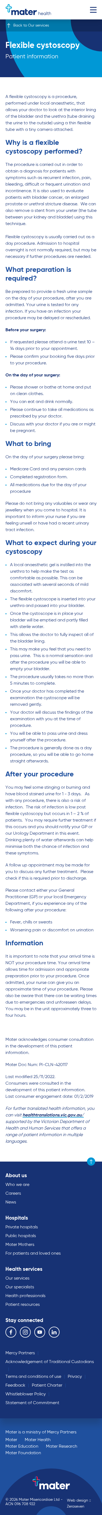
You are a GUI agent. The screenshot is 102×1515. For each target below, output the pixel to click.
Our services (17, 1278)
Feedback (15, 1385)
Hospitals (16, 1218)
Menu (93, 9)
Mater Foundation (23, 1453)
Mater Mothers (19, 1245)
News (10, 1202)
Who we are (17, 1185)
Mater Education (21, 1446)
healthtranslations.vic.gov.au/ (53, 1115)
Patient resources (22, 1305)
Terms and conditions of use (33, 1377)
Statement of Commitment (32, 1403)
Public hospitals (20, 1236)
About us (16, 1175)
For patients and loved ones (33, 1253)
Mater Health (38, 1440)
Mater (11, 1440)
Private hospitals (21, 1227)
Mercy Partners (20, 1353)
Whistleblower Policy (25, 1394)
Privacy (75, 1377)
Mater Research (61, 1446)
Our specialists (19, 1287)
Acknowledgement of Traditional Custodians (49, 1362)
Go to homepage (28, 9)
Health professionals (25, 1296)
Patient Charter (47, 1385)
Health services (23, 1269)
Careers (13, 1193)
